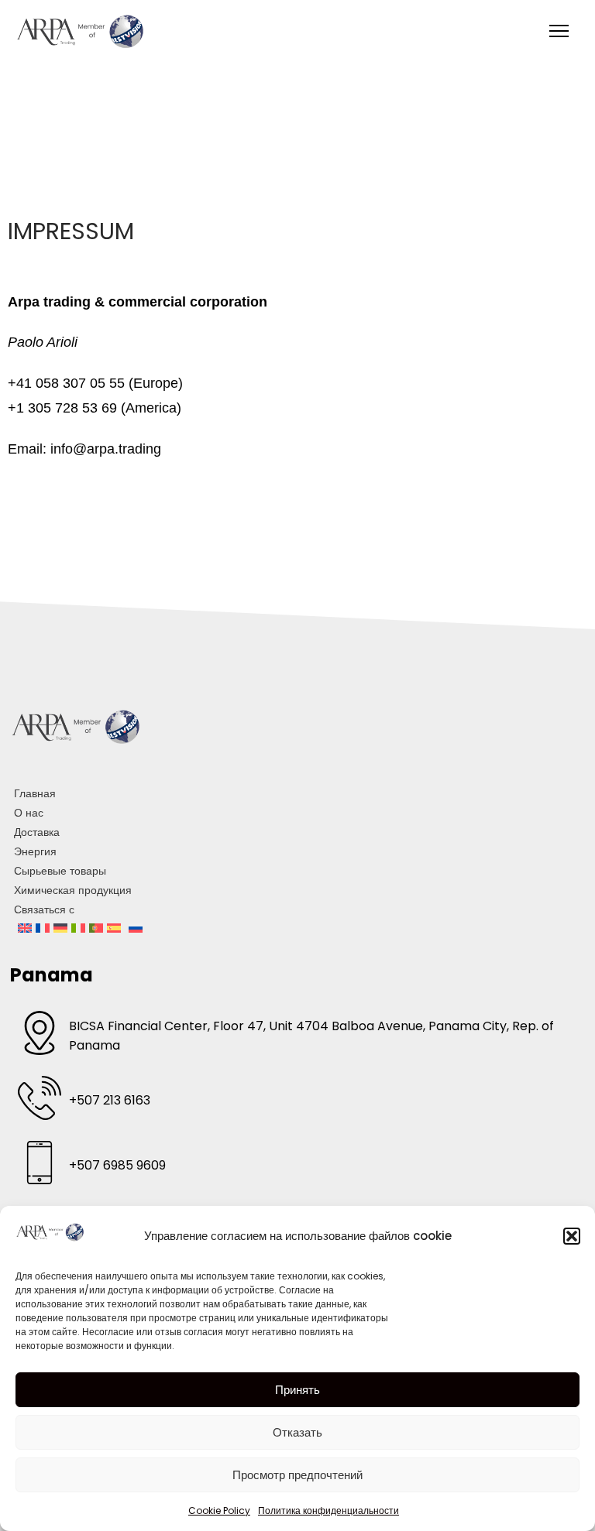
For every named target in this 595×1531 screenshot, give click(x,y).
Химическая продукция (73, 890)
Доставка (37, 832)
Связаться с (44, 909)
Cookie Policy (219, 1510)
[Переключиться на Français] (43, 929)
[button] (572, 1236)
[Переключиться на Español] (114, 929)
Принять (297, 1389)
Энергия (35, 851)
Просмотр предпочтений (297, 1474)
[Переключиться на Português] (96, 929)
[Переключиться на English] (25, 929)
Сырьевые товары (60, 871)
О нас (28, 812)
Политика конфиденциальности (328, 1510)
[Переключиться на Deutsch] (60, 929)
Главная (35, 793)
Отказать (297, 1432)
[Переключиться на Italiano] (78, 929)
